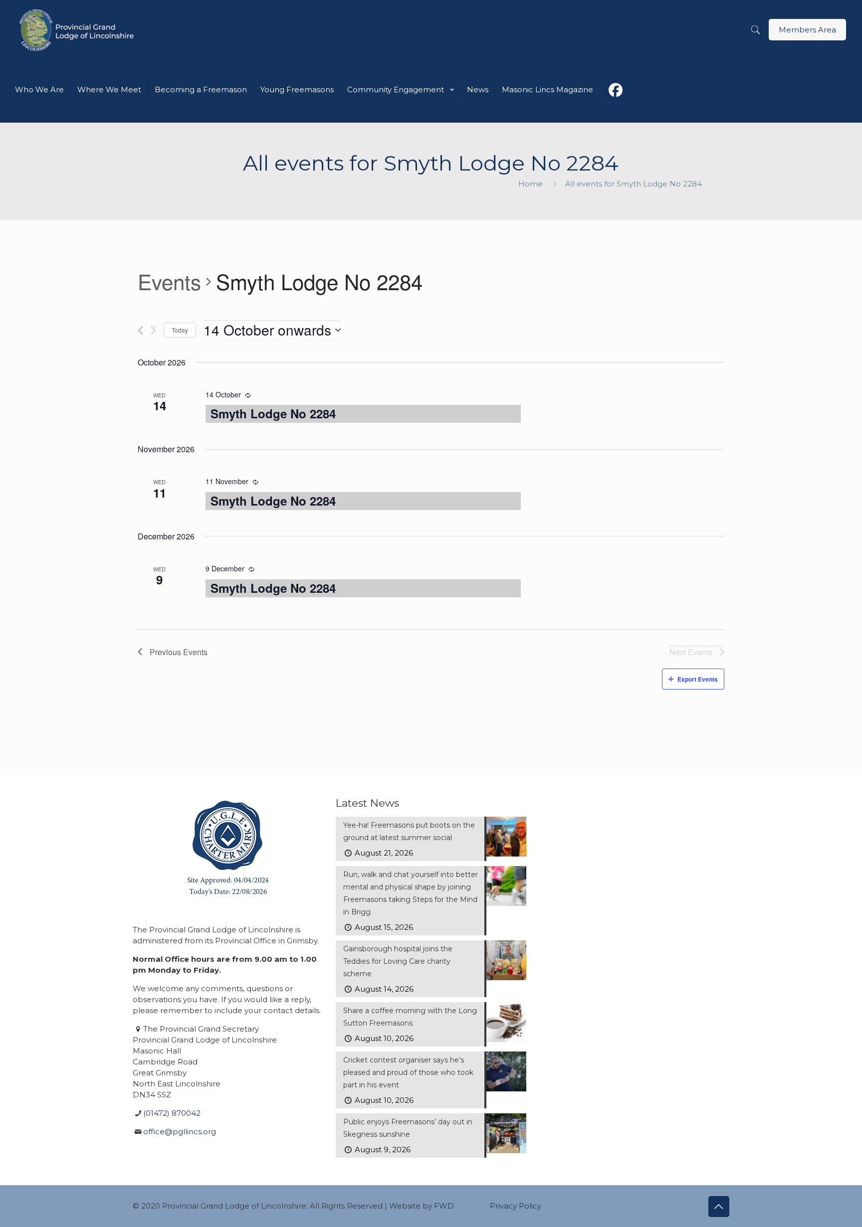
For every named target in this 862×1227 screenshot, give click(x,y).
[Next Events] (153, 330)
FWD (444, 1206)
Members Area (807, 29)
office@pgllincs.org (179, 1131)
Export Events (697, 679)
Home (530, 183)
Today (180, 330)
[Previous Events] (140, 330)
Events (169, 281)
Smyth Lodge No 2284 (273, 413)
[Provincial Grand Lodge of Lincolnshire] (78, 30)
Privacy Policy (515, 1206)
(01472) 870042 (172, 1113)
